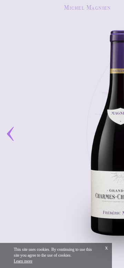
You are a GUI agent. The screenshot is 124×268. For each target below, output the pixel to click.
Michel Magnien (87, 7)
